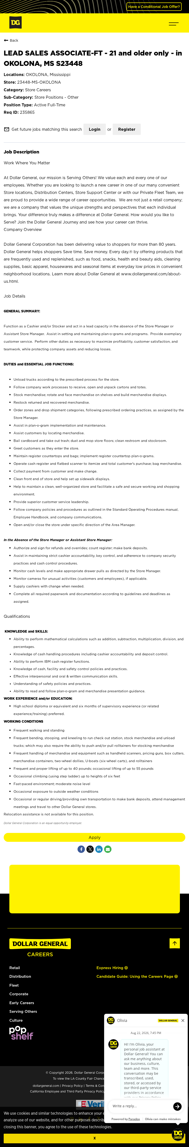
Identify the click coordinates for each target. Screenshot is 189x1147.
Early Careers (21, 1003)
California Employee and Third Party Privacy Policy (68, 1091)
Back (14, 40)
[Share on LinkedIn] (98, 849)
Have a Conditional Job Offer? (154, 6)
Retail (14, 968)
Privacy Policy (72, 1085)
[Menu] (173, 23)
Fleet (14, 985)
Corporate (18, 994)
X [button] (95, 1138)
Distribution (20, 976)
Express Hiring (110, 968)
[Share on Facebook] (81, 849)
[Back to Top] (175, 947)
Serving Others (23, 1011)
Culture (16, 1020)
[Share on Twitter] (90, 849)
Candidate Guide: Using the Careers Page (135, 976)
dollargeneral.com (46, 1085)
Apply (94, 837)
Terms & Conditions (100, 1085)
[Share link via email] (107, 849)
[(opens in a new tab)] (21, 1038)
